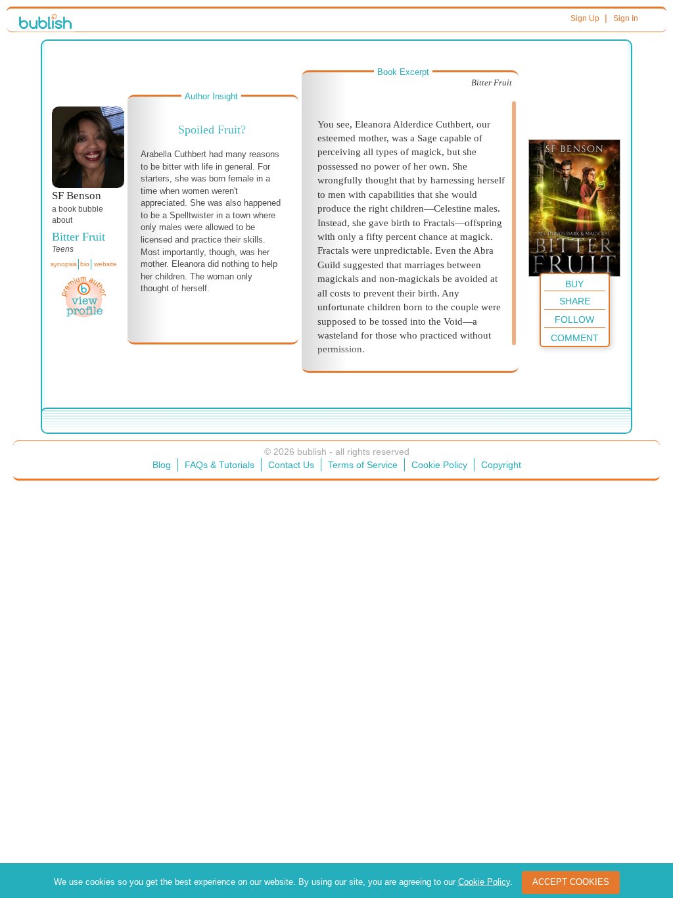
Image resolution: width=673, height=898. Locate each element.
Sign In (625, 18)
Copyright (501, 465)
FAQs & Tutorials (219, 465)
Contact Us (291, 465)
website (105, 264)
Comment (575, 338)
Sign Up (584, 18)
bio (84, 264)
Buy (574, 284)
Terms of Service (363, 465)
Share (574, 301)
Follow (574, 319)
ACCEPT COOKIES (570, 882)
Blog (161, 465)
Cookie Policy (439, 465)
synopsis (64, 264)
